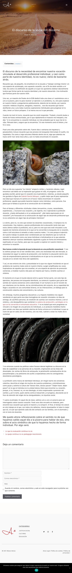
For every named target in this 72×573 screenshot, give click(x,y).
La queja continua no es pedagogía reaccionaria (23, 434)
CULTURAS (22, 533)
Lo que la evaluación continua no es (18, 431)
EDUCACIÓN (23, 536)
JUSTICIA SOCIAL (24, 530)
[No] (70, 568)
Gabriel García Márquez (30, 196)
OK (36, 570)
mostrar (17, 63)
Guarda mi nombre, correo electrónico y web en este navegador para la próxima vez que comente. (36, 489)
